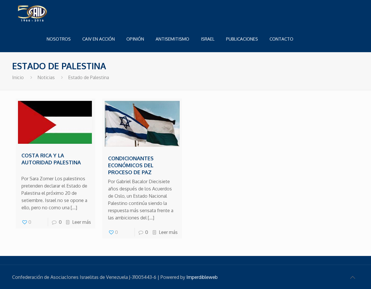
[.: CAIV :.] (47, 13)
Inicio (18, 77)
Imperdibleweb (202, 277)
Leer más (81, 222)
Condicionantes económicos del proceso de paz (131, 165)
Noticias (46, 77)
